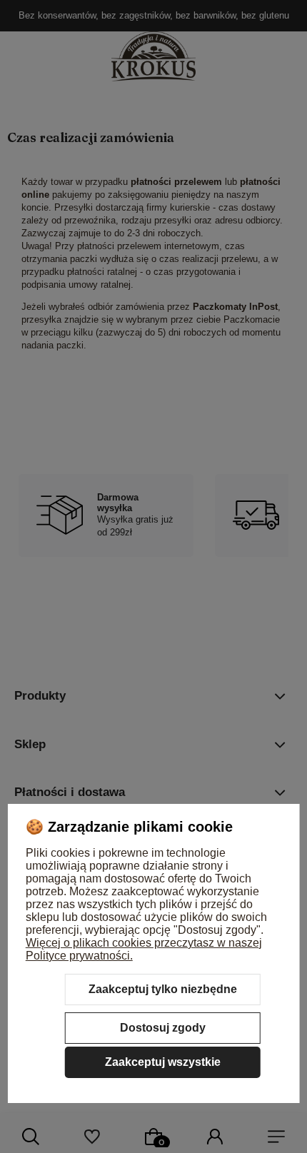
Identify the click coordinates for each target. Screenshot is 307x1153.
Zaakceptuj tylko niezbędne (163, 989)
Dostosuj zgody (163, 1028)
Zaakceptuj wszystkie (163, 1062)
